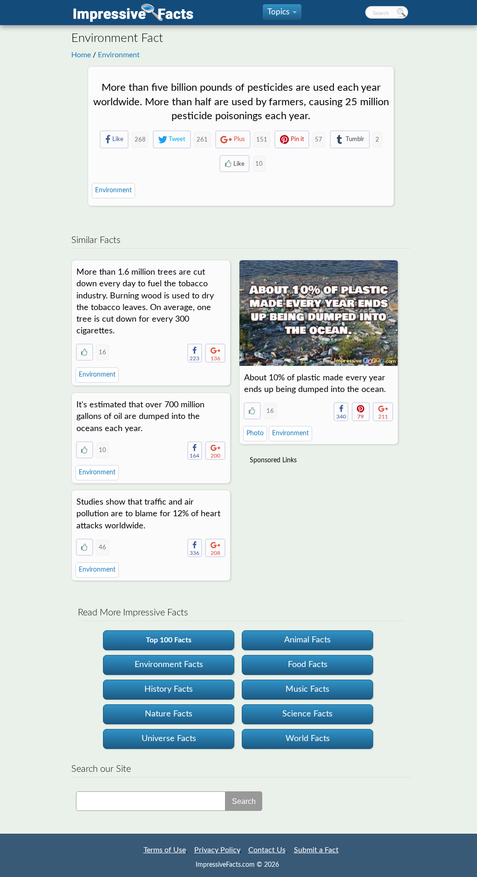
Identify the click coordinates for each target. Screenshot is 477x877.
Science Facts (307, 714)
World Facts (308, 739)
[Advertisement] (319, 528)
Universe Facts (169, 739)
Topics (281, 14)
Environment (119, 55)
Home (81, 55)
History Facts (168, 689)
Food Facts (307, 665)
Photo (255, 433)
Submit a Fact (316, 850)
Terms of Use (164, 850)
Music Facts (307, 689)
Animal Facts (307, 640)
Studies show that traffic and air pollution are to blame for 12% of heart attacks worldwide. (148, 514)
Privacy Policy (217, 850)
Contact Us (267, 850)
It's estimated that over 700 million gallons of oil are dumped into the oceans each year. (140, 416)
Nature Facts (168, 714)
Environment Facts (169, 665)
